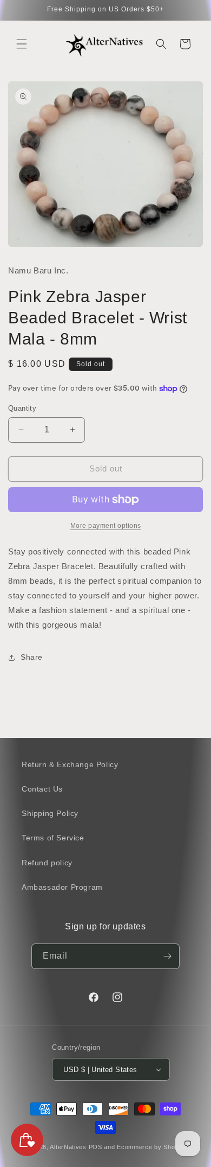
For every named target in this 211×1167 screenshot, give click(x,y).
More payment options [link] (105, 526)
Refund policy (47, 862)
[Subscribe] (167, 956)
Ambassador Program (62, 887)
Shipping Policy (50, 813)
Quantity (22, 408)
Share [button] (32, 657)
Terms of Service (53, 837)
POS (95, 1147)
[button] (22, 44)
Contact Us (42, 789)
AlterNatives (68, 1147)
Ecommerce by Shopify (151, 1147)
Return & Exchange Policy (70, 764)
